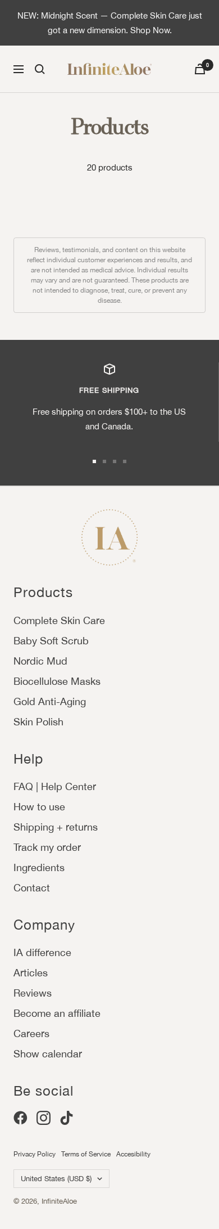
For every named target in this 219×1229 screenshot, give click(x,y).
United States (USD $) (56, 1178)
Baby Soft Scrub (51, 641)
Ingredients (39, 867)
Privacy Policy (34, 1154)
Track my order (47, 847)
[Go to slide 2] (104, 461)
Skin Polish (38, 722)
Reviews (32, 993)
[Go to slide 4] (124, 461)
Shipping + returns (55, 827)
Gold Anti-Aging (49, 701)
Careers (31, 1033)
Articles (30, 973)
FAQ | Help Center (54, 786)
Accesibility (133, 1154)
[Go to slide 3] (114, 461)
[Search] (40, 69)
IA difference (42, 952)
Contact (31, 888)
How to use (39, 807)
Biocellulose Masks (57, 681)
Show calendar (47, 1054)
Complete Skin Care (59, 620)
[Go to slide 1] (94, 461)
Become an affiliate (57, 1013)
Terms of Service (86, 1154)
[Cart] (200, 69)
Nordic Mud (40, 661)
